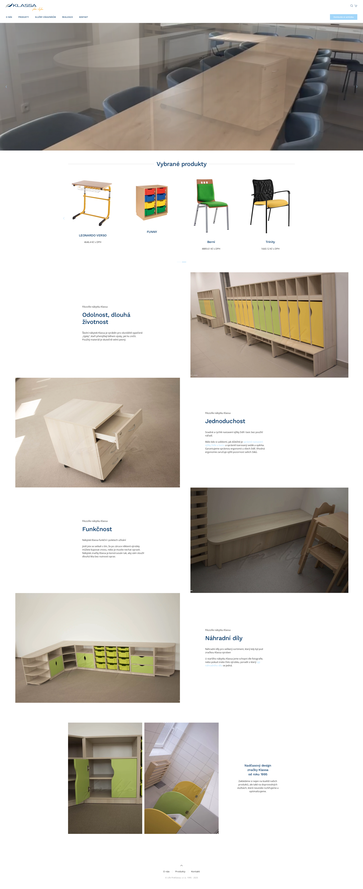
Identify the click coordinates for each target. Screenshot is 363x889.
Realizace (67, 17)
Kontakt (83, 17)
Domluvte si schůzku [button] (344, 17)
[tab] (180, 590)
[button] (351, 5)
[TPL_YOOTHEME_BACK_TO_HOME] (25, 5)
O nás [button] (9, 17)
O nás (166, 871)
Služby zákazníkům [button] (45, 17)
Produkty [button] (23, 17)
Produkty (180, 871)
